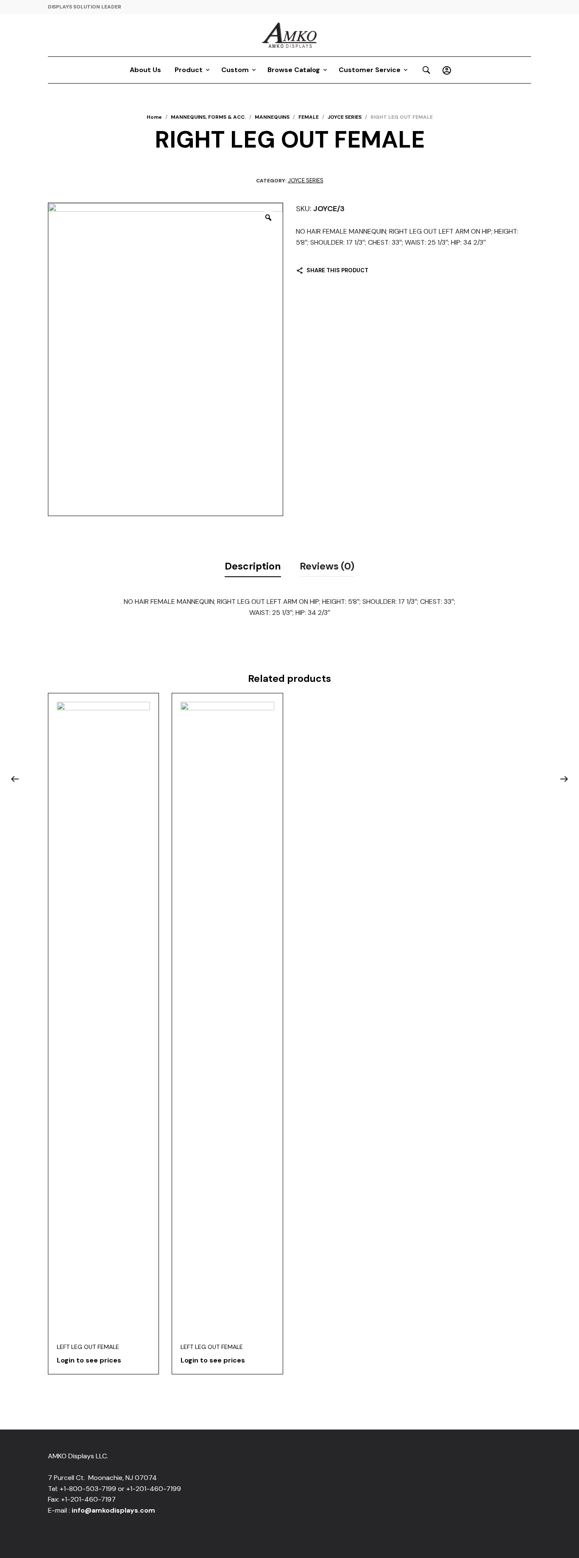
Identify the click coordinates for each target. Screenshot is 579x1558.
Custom (235, 69)
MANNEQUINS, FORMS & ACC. (208, 117)
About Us (145, 69)
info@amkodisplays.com (113, 1510)
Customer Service (370, 69)
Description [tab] (253, 566)
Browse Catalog (293, 69)
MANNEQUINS (272, 117)
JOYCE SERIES (345, 117)
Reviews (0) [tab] (327, 566)
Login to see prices (89, 1360)
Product (189, 69)
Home (154, 117)
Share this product (337, 270)
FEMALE (308, 117)
